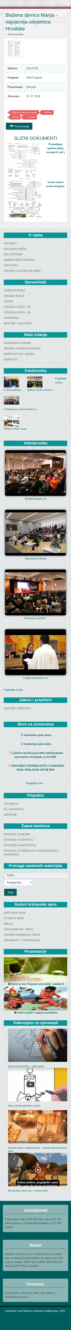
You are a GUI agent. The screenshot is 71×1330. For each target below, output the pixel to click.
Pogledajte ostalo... (14, 689)
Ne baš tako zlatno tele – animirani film (28, 1190)
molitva (48, 112)
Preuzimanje (21, 126)
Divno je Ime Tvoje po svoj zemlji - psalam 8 (38, 984)
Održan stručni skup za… (41, 389)
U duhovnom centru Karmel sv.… (22, 409)
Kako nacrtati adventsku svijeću (24, 1105)
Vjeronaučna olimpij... (36, 558)
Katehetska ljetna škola (37, 735)
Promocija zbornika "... (36, 618)
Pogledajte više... (35, 783)
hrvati (15, 117)
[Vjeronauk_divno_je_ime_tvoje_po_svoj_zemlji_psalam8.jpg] (35, 969)
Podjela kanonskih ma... (36, 678)
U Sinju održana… (14, 389)
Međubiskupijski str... (36, 498)
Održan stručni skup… (16, 428)
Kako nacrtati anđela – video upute (26, 1066)
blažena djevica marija (24, 112)
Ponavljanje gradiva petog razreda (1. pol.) (55, 148)
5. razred (30, 117)
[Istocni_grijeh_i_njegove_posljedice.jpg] (35, 998)
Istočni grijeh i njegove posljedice (38, 1012)
